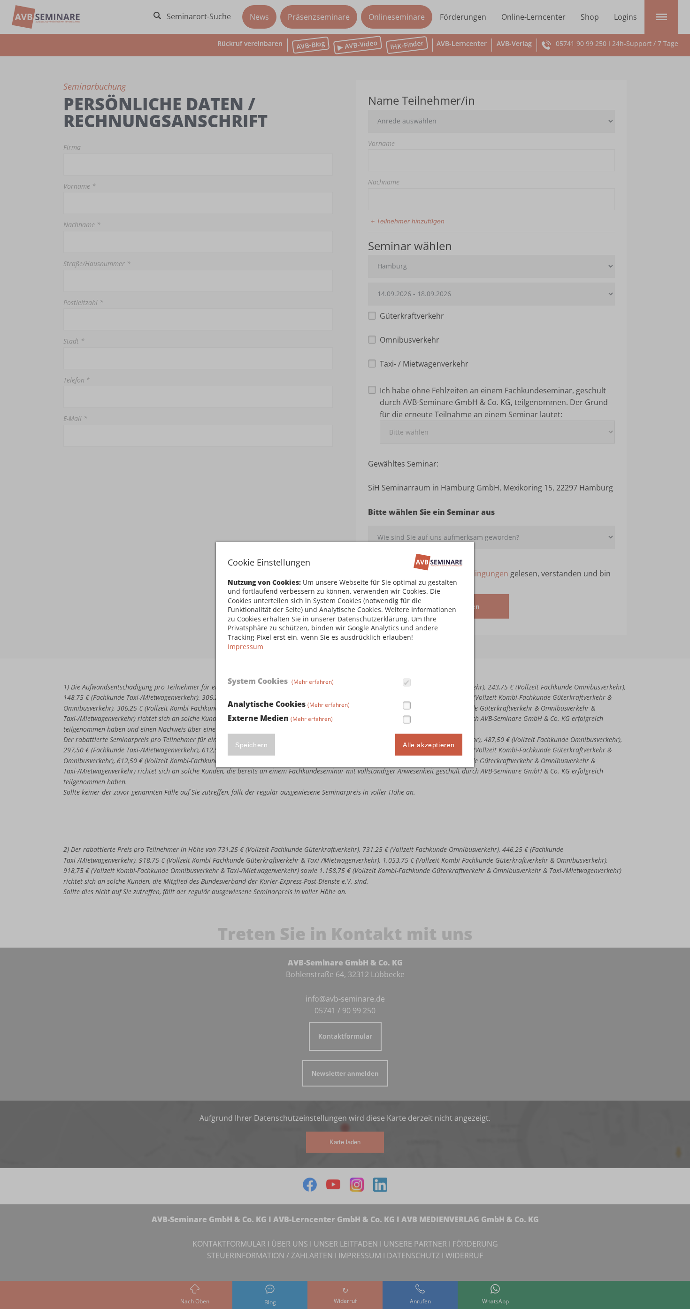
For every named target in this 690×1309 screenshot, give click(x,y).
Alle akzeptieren (429, 745)
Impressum (245, 646)
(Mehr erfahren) (312, 681)
